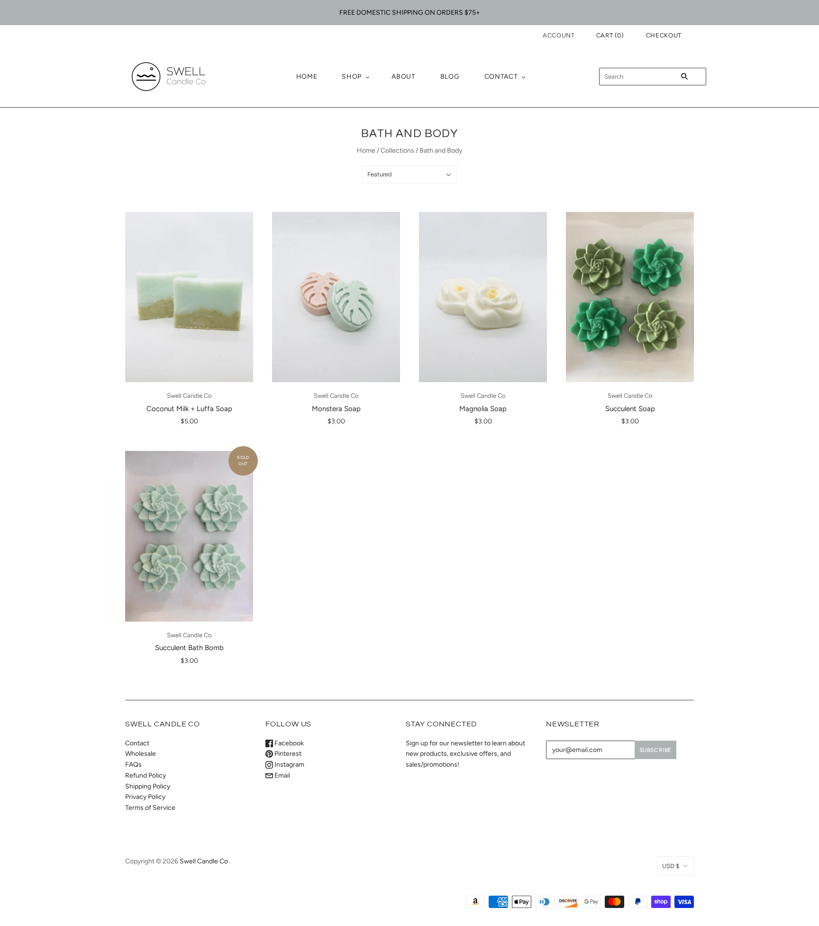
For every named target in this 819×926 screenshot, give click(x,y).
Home (307, 77)
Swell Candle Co (189, 395)
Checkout (664, 35)
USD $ (670, 866)
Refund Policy (145, 775)
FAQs (133, 765)
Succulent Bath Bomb (189, 647)
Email (281, 775)
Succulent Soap (630, 408)
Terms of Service (150, 808)
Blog (450, 77)
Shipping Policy (147, 786)
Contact (501, 77)
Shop (352, 77)
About (403, 77)
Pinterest (287, 754)
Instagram (288, 765)
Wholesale (140, 754)
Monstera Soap (336, 408)
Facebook (288, 743)
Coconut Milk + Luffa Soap (189, 408)
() (610, 35)
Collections (397, 151)
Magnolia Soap (483, 408)
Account (559, 35)
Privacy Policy (145, 797)
